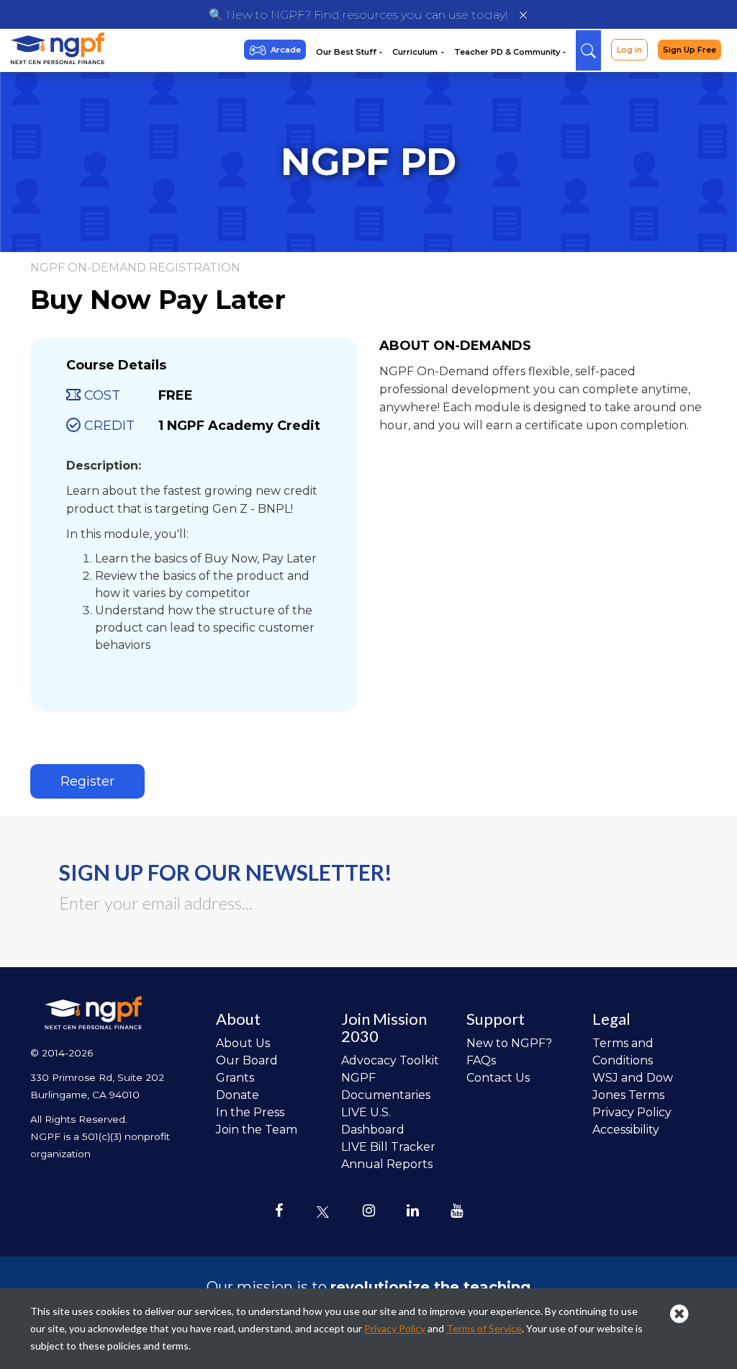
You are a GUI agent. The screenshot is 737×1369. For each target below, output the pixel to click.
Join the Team (256, 1129)
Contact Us (498, 1078)
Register (87, 781)
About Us (243, 1043)
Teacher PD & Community (508, 52)
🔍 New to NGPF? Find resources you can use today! (358, 15)
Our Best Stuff (347, 52)
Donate (237, 1095)
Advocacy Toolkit (390, 1060)
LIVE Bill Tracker (388, 1147)
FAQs (481, 1060)
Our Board (247, 1060)
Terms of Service (484, 1328)
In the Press (250, 1112)
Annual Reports (387, 1164)
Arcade (286, 50)
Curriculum (416, 52)
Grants (235, 1078)
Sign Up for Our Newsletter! (225, 872)
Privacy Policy (632, 1112)
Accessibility (625, 1129)
